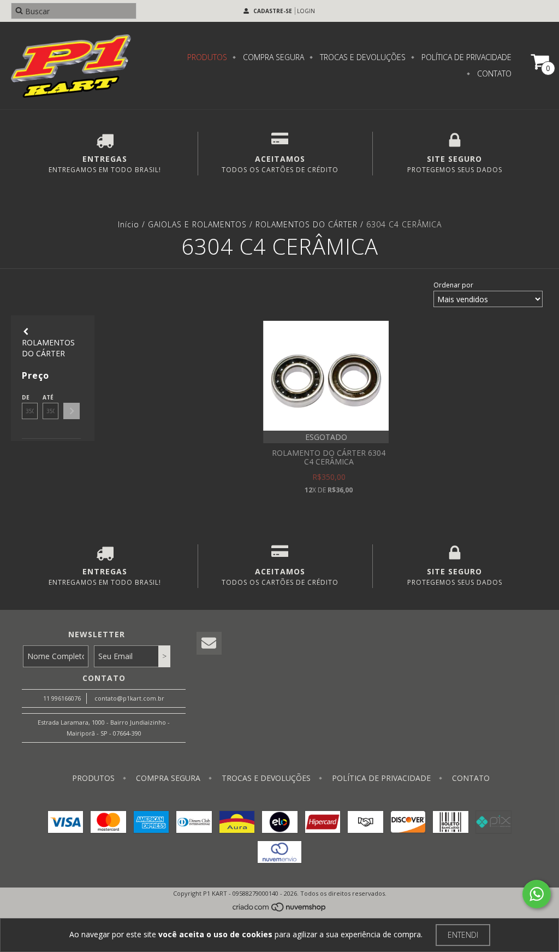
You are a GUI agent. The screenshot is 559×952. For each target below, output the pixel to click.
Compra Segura (272, 57)
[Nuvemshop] (280, 910)
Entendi (463, 935)
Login (306, 11)
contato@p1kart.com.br (129, 698)
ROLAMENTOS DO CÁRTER (306, 224)
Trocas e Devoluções (362, 57)
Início (128, 224)
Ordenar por (453, 285)
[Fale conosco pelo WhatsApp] (536, 894)
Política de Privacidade (465, 57)
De (25, 397)
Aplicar (71, 411)
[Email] (209, 643)
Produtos (207, 57)
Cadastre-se (272, 11)
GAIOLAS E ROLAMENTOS (197, 224)
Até (48, 397)
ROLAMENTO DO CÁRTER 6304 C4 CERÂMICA (328, 457)
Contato (493, 73)
